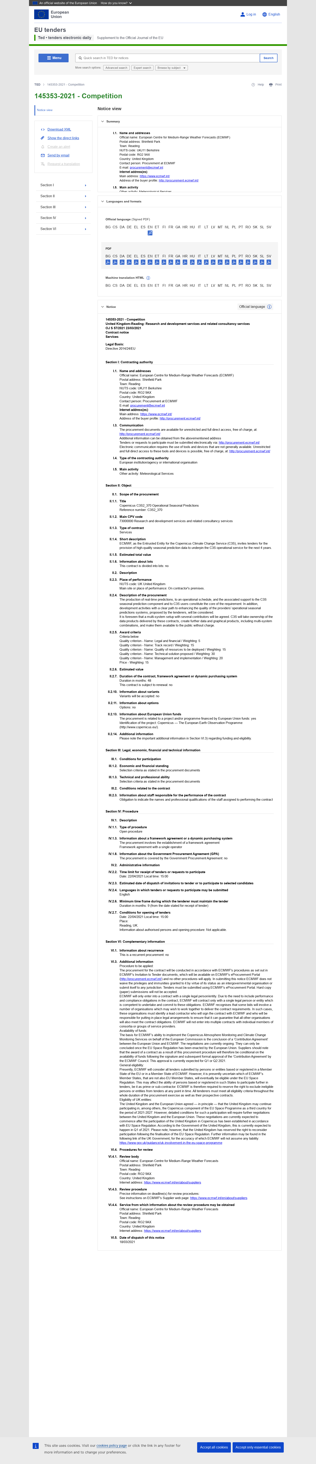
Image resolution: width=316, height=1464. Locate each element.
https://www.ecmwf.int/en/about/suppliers (172, 1182)
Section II (47, 196)
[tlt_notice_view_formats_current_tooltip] (269, 307)
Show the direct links (63, 138)
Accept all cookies (214, 1447)
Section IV (48, 218)
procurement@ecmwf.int (146, 167)
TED (37, 84)
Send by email (58, 155)
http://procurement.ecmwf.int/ (179, 180)
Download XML (59, 129)
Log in (251, 14)
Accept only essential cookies (258, 1447)
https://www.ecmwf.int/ (155, 176)
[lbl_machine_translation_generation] (148, 278)
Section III (47, 207)
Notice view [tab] (44, 110)
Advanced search (116, 67)
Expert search (142, 67)
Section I (47, 185)
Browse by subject (169, 67)
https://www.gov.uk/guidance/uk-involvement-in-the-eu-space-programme (171, 1143)
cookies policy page (112, 1445)
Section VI (48, 229)
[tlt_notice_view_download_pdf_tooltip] (108, 262)
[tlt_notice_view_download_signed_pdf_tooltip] (150, 233)
